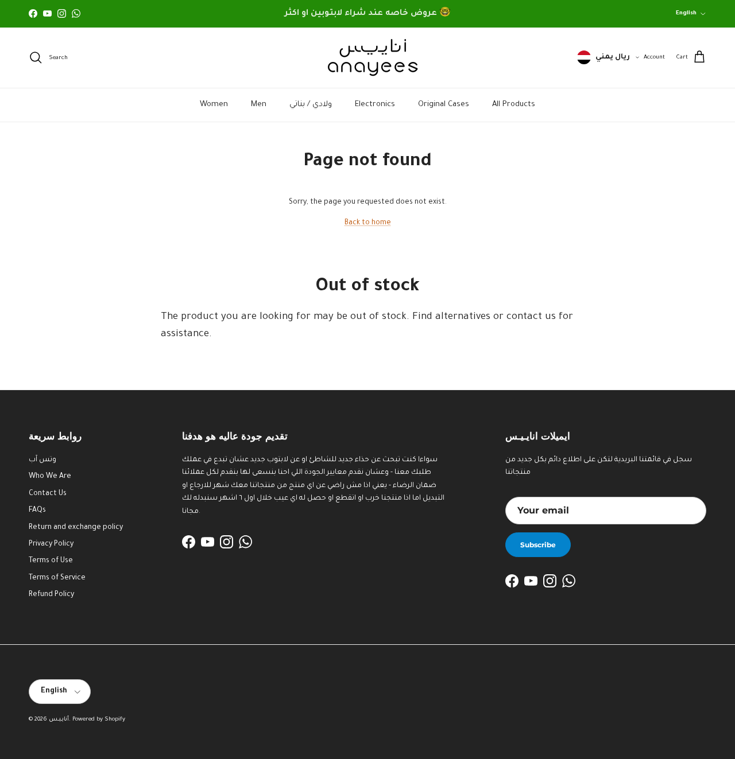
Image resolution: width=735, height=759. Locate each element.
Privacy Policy (51, 544)
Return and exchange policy (76, 528)
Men (258, 104)
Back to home (368, 223)
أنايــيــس (59, 720)
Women (214, 104)
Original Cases (443, 104)
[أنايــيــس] (367, 57)
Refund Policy (51, 595)
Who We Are (50, 477)
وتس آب (42, 460)
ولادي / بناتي (310, 104)
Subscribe (538, 544)
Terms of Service (57, 578)
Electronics (375, 104)
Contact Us (48, 494)
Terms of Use (51, 561)
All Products (513, 104)
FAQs (37, 511)
